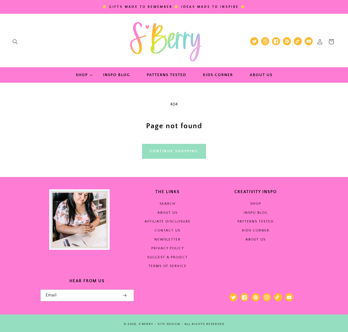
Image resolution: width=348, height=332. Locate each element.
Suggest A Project (167, 257)
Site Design (169, 324)
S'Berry (146, 324)
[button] (15, 41)
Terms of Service (167, 266)
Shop (255, 204)
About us (167, 213)
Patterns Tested (255, 221)
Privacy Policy (167, 248)
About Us (255, 239)
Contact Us (167, 230)
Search (168, 204)
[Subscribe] (125, 295)
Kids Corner (255, 230)
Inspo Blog (256, 213)
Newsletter (167, 239)
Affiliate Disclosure (168, 221)
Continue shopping (174, 151)
